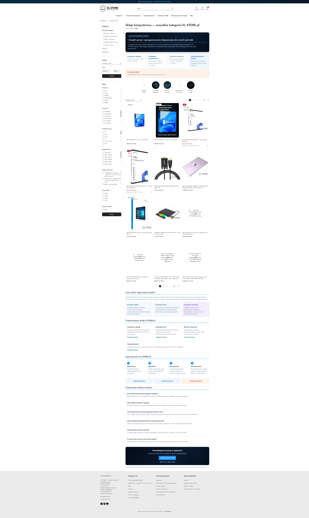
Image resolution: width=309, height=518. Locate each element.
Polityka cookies (160, 486)
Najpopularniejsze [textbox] (130, 100)
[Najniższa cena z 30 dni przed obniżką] (207, 146)
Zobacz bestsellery (139, 381)
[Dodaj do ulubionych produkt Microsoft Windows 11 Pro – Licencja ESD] (150, 105)
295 (204, 100)
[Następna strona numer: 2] (208, 100)
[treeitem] (111, 30)
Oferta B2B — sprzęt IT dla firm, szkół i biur (140, 483)
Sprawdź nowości (167, 381)
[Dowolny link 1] (107, 504)
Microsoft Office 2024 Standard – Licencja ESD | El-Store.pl (194, 140)
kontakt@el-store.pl (105, 496)
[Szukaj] (120, 64)
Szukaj (111, 76)
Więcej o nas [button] (132, 476)
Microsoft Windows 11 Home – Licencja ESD (165, 139)
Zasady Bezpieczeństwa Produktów (165, 492)
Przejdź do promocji (195, 381)
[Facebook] (101, 504)
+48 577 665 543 (105, 499)
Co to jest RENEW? (133, 498)
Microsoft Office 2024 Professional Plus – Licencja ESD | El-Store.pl (139, 186)
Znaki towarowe (160, 495)
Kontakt (186, 480)
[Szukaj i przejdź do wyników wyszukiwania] (172, 8)
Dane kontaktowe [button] (190, 476)
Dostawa (130, 489)
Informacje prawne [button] (162, 476)
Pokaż (112, 214)
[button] (120, 16)
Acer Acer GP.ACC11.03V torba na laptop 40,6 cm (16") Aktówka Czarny (195, 233)
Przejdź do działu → (133, 337)
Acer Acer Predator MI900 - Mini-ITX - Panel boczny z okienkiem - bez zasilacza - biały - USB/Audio (167, 277)
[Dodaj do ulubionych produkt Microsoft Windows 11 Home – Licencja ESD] (178, 105)
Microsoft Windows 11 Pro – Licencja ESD (137, 139)
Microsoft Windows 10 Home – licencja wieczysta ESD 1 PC (139, 233)
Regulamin (159, 480)
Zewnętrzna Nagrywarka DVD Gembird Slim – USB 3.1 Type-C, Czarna (167, 233)
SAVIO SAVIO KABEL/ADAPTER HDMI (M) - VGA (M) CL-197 (166, 186)
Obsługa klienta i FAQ (167, 458)
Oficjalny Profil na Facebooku (192, 489)
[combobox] (134, 100)
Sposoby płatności (133, 492)
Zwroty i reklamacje (133, 495)
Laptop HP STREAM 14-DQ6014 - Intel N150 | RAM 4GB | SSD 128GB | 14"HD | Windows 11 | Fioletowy (194, 186)
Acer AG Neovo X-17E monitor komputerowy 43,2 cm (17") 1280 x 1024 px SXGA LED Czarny (194, 277)
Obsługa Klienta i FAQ (190, 483)
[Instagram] (104, 504)
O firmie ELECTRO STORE (135, 480)
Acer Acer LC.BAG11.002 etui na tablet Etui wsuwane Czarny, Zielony (137, 277)
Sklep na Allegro (188, 486)
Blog (129, 486)
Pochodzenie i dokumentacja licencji (166, 483)
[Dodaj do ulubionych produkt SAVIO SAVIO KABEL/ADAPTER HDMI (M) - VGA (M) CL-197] (178, 151)
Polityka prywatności (161, 489)
